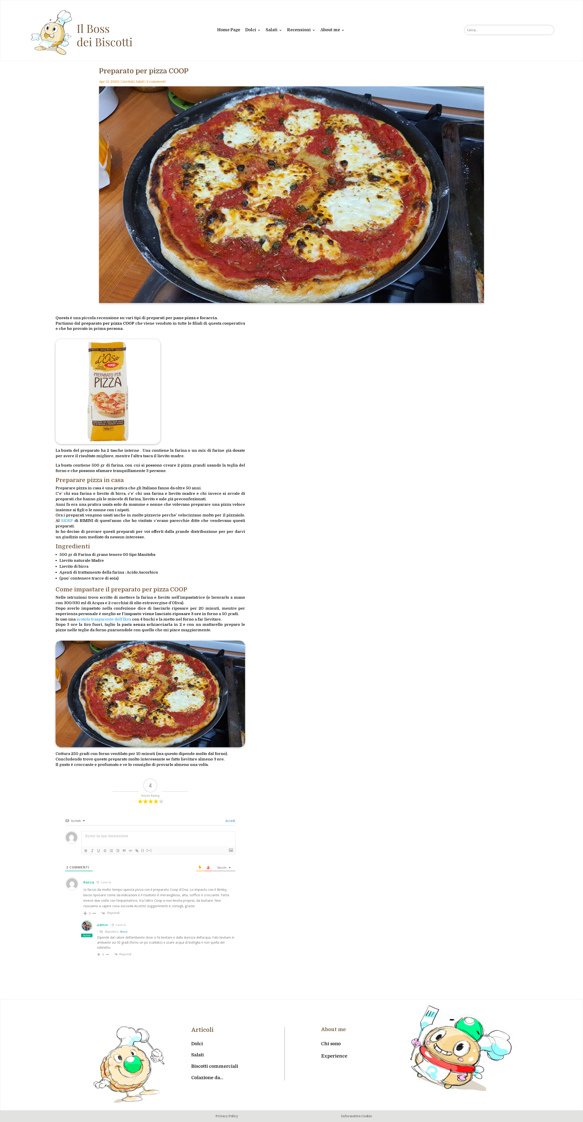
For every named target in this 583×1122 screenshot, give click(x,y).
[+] (149, 850)
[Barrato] (105, 850)
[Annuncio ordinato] (111, 850)
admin (102, 925)
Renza (123, 931)
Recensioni (299, 30)
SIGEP (67, 521)
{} (142, 850)
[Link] (137, 850)
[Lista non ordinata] (118, 850)
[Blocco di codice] (130, 850)
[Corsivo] (92, 850)
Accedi (230, 821)
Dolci (250, 30)
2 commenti (156, 81)
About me (330, 30)
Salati (272, 30)
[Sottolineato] (98, 850)
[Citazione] (124, 850)
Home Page (228, 30)
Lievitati (127, 81)
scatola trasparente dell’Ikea (104, 619)
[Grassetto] (86, 850)
